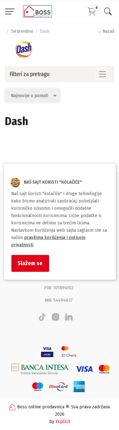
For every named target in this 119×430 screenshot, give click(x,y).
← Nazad (105, 31)
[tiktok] (42, 319)
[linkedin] (69, 319)
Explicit (63, 421)
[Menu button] (10, 11)
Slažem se (30, 263)
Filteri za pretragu (30, 74)
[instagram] (55, 319)
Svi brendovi (22, 31)
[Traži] (108, 11)
